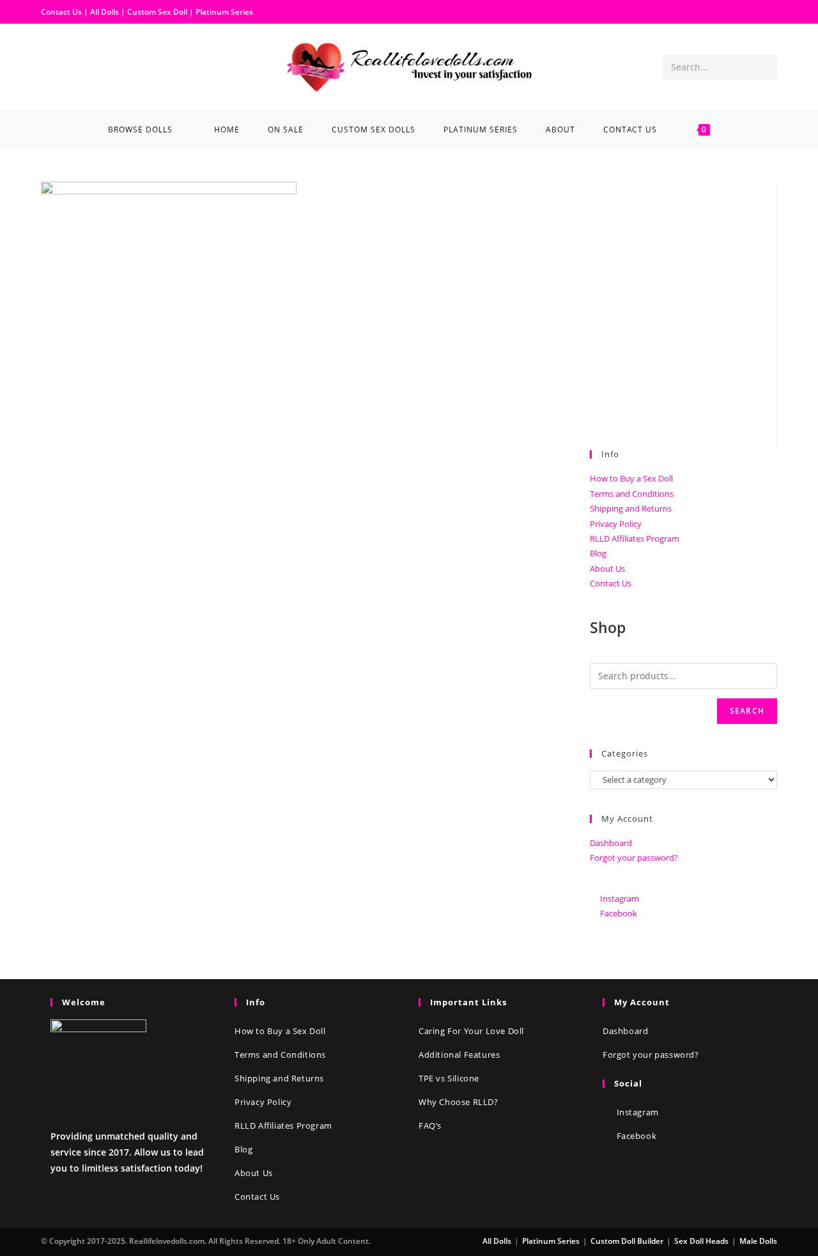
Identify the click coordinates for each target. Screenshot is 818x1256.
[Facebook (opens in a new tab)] (51, 65)
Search (747, 710)
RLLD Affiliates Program (634, 538)
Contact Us (61, 11)
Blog (598, 553)
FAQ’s (430, 1125)
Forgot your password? (634, 857)
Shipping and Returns (631, 508)
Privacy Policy (616, 524)
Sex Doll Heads (701, 1241)
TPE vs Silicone (449, 1078)
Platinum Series (224, 11)
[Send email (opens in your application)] (92, 65)
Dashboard (611, 843)
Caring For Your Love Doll (471, 1031)
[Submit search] (765, 67)
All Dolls (105, 11)
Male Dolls (758, 1241)
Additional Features (459, 1054)
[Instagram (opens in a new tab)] (71, 65)
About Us (607, 568)
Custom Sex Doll (157, 11)
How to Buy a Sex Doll (631, 478)
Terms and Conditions (632, 493)
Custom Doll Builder (626, 1241)
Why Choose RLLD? (458, 1102)
